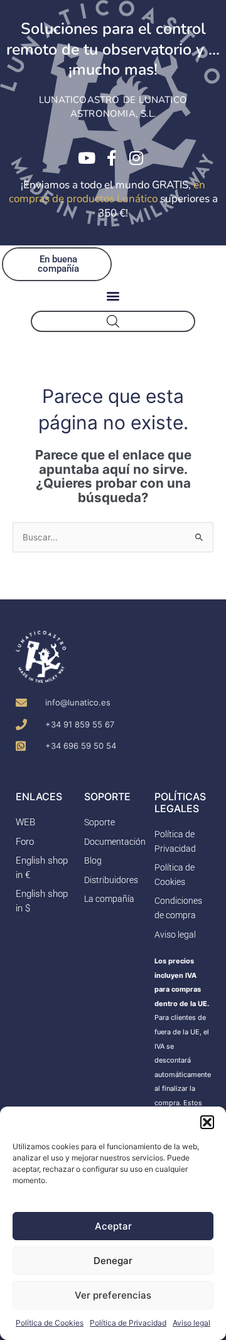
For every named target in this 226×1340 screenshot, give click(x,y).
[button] (207, 1122)
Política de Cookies (49, 1322)
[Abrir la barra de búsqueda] (113, 321)
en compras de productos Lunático (107, 192)
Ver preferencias (113, 1295)
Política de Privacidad (128, 1322)
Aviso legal (191, 1322)
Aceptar (113, 1226)
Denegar (113, 1261)
